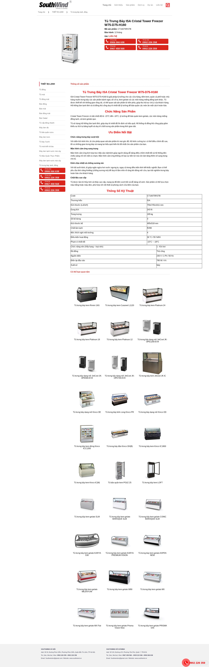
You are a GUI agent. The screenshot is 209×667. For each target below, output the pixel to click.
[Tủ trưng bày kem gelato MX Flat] (87, 631)
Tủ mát (42, 94)
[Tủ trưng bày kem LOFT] (153, 486)
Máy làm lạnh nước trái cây (50, 151)
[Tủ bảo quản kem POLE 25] (120, 486)
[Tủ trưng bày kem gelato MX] (153, 594)
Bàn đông (43, 104)
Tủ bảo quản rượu (46, 132)
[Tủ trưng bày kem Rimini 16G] (87, 308)
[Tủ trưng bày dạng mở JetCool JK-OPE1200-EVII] (153, 344)
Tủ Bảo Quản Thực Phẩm (49, 156)
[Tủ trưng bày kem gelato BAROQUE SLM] (120, 522)
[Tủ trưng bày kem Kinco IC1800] (153, 451)
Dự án (150, 5)
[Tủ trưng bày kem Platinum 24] (153, 308)
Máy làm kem (44, 137)
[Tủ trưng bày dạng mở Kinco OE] (87, 415)
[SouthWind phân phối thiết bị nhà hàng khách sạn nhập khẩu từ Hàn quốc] (55, 9)
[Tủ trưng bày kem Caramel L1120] (120, 308)
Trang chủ (107, 5)
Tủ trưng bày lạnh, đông (79, 12)
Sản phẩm (130, 5)
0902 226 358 (149, 42)
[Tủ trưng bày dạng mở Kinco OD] (153, 415)
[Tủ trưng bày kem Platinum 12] (120, 344)
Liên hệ (159, 5)
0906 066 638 (117, 42)
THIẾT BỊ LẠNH (57, 12)
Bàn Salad (43, 118)
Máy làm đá (44, 127)
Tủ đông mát (44, 99)
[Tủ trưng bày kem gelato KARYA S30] (87, 558)
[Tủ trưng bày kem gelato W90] (120, 594)
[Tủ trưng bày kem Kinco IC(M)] (87, 486)
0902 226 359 (149, 48)
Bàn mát (42, 109)
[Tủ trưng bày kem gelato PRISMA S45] (153, 631)
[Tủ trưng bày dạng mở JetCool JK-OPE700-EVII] (120, 381)
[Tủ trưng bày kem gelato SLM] (87, 522)
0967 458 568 (117, 48)
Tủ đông (42, 89)
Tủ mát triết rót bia (46, 146)
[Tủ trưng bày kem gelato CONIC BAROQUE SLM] (153, 522)
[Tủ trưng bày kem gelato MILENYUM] (87, 594)
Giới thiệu (118, 5)
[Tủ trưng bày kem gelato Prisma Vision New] (120, 631)
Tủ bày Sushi (44, 142)
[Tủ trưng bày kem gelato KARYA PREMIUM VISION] (120, 558)
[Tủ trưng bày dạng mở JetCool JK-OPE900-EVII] (87, 381)
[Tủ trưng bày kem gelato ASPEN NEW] (153, 558)
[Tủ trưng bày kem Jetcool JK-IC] (153, 381)
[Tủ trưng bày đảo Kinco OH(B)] (120, 451)
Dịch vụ (141, 5)
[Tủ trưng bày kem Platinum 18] (87, 344)
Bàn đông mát (44, 113)
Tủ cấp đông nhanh (46, 123)
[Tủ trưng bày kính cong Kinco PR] (120, 415)
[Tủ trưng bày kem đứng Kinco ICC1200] (87, 451)
